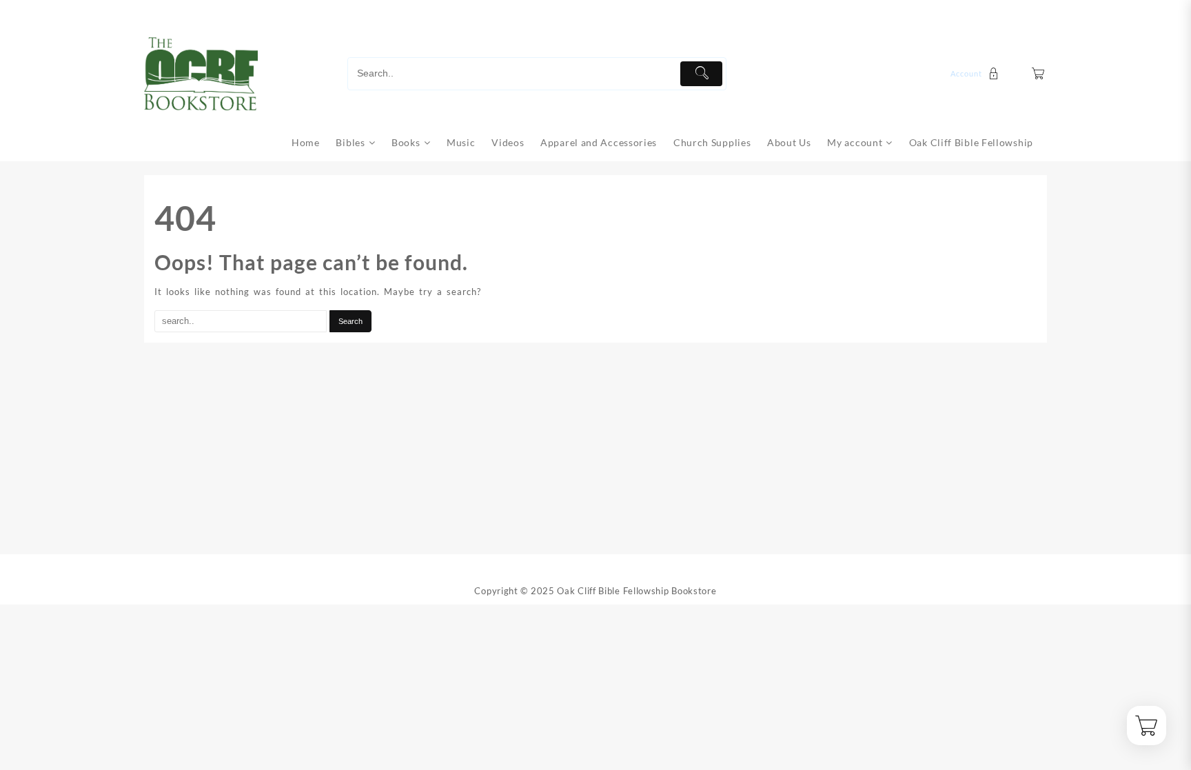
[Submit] (701, 73)
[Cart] (1038, 73)
